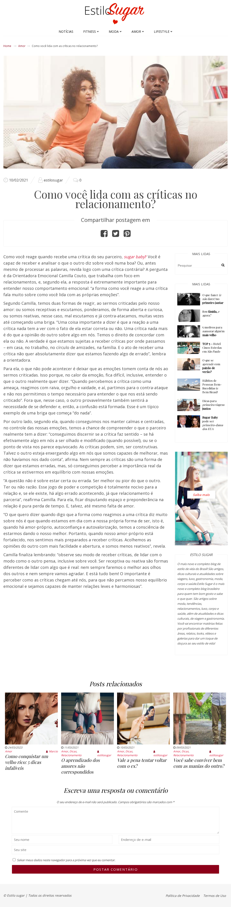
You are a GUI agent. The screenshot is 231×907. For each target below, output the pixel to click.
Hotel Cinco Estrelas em (212, 347)
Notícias (66, 31)
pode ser (212, 423)
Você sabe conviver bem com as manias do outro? (198, 763)
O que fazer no (213, 299)
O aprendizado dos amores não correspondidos (80, 766)
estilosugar (53, 180)
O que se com (211, 366)
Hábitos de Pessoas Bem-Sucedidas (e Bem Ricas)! (212, 386)
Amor (136, 31)
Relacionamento (71, 755)
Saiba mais (201, 494)
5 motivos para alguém (213, 331)
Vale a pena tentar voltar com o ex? (141, 763)
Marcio (53, 751)
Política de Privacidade (183, 895)
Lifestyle (161, 31)
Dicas (72, 751)
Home (7, 46)
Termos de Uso (214, 895)
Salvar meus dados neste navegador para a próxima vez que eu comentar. (66, 860)
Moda (114, 31)
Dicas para (213, 404)
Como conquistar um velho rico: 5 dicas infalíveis (26, 762)
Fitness (89, 31)
